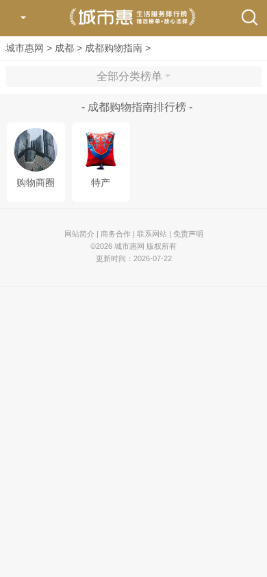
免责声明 (188, 234)
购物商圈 (35, 183)
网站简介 (79, 234)
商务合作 (116, 234)
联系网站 (152, 234)
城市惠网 (24, 48)
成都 (64, 48)
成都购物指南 (113, 48)
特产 (100, 183)
